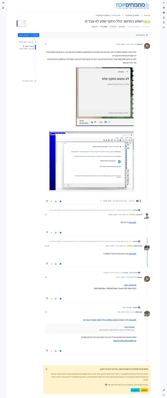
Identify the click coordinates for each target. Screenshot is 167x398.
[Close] (46, 369)
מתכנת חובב (137, 246)
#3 (46, 246)
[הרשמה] (3, 8)
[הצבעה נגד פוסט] (47, 201)
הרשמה (144, 390)
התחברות (135, 390)
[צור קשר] (164, 27)
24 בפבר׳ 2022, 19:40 (124, 44)
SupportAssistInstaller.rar (124, 340)
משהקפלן (138, 312)
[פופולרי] (164, 8)
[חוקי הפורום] (164, 3)
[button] (164, 390)
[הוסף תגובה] (60, 201)
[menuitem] (3, 3)
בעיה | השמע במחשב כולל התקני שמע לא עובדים (103, 319)
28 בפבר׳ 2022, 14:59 (116, 215)
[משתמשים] (164, 18)
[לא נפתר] (164, 13)
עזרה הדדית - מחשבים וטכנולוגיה (138, 27)
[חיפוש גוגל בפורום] (164, 23)
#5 (46, 312)
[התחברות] (3, 3)
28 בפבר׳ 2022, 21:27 (124, 277)
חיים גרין (139, 215)
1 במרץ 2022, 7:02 (123, 312)
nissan (139, 44)
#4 (46, 277)
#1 (45, 44)
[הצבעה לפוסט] (56, 201)
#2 (46, 215)
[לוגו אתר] (132, 6)
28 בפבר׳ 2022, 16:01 (114, 246)
